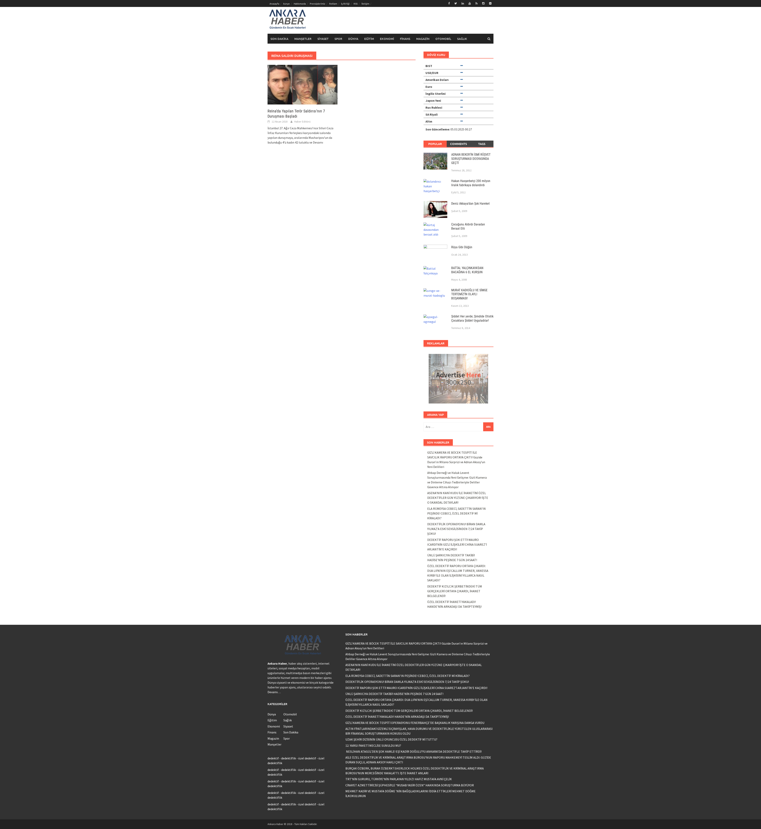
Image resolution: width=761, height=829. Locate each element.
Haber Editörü (302, 121)
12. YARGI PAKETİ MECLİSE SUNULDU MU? (373, 746)
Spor (338, 39)
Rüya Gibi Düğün (461, 247)
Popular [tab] (435, 144)
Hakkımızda (300, 3)
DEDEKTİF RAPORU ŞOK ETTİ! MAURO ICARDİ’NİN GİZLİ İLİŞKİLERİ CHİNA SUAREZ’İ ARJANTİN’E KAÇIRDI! (457, 544)
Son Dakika (279, 39)
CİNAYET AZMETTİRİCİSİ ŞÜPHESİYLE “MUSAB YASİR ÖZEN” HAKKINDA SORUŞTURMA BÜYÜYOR (409, 785)
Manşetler (303, 39)
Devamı (318, 142)
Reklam (333, 3)
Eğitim (369, 39)
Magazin (422, 39)
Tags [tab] (481, 144)
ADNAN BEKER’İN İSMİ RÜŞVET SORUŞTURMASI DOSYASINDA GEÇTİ (470, 159)
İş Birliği (345, 3)
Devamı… (274, 692)
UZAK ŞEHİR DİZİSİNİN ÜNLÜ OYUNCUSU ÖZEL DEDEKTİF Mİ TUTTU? (391, 739)
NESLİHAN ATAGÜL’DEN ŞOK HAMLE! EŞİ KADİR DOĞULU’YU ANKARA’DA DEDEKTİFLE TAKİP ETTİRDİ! (413, 751)
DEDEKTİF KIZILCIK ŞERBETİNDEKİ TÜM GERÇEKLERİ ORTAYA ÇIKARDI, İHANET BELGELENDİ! (454, 591)
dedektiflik (288, 758)
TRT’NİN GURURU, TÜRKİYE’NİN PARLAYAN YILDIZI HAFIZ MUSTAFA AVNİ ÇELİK (398, 779)
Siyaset (323, 39)
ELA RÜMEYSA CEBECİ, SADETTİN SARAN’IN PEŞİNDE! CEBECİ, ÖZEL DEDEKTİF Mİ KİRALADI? (456, 513)
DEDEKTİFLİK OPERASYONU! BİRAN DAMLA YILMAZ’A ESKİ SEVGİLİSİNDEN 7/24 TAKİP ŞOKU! (456, 529)
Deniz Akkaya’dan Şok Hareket (470, 203)
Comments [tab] (458, 144)
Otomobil (443, 39)
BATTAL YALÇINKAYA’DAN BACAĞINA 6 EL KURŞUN (467, 270)
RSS (356, 3)
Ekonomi (387, 39)
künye (286, 3)
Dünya (353, 39)
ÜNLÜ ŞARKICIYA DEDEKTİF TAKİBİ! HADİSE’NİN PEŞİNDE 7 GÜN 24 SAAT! (394, 694)
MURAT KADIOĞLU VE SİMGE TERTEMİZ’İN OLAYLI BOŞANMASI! (469, 294)
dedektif (273, 758)
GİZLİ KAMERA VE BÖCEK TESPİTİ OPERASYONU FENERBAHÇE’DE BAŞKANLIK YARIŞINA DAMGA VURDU (414, 723)
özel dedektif (307, 758)
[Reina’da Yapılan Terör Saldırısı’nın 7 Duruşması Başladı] (302, 84)
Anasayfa (274, 3)
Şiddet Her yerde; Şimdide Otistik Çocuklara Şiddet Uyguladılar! (472, 318)
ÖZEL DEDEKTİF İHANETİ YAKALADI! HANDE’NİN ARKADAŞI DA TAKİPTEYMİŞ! (397, 717)
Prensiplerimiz (317, 3)
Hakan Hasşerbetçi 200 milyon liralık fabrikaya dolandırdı (470, 183)
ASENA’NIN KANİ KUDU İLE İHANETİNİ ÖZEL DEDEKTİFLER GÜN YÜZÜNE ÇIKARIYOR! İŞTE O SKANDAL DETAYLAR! (457, 497)
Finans (405, 39)
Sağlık (462, 39)
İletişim (365, 3)
